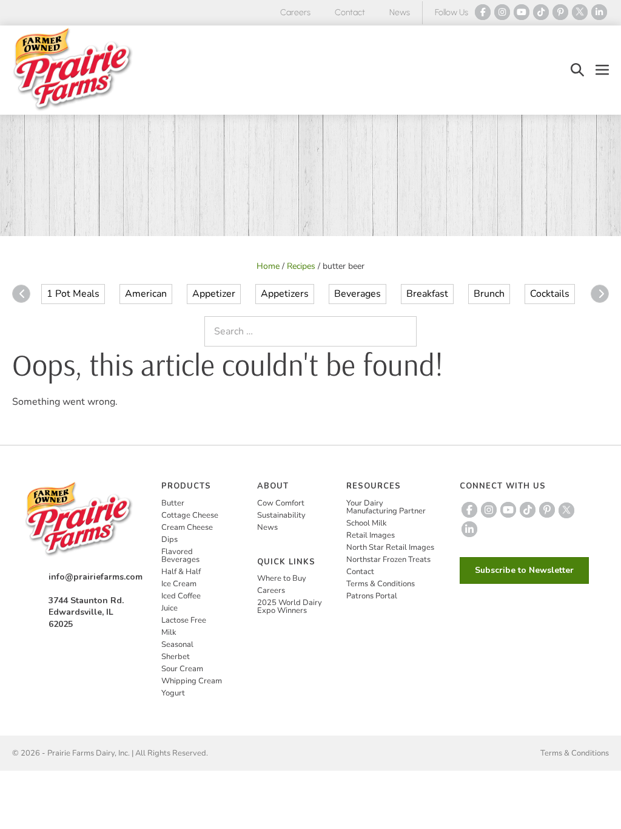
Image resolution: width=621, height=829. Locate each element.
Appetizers (285, 293)
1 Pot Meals (73, 293)
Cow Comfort (280, 503)
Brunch (489, 293)
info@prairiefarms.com (96, 577)
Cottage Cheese (189, 515)
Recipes (301, 266)
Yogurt (173, 693)
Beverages (357, 293)
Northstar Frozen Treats (388, 559)
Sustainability (281, 515)
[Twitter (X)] (580, 12)
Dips (169, 539)
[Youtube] (521, 12)
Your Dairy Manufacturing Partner (386, 507)
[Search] (404, 331)
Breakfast (427, 293)
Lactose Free (183, 620)
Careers (295, 12)
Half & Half (181, 571)
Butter (172, 503)
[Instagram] (502, 12)
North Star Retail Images (390, 547)
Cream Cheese (187, 527)
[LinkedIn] (599, 12)
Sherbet (175, 656)
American (146, 293)
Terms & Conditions (380, 583)
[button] (577, 70)
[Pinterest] (560, 12)
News (399, 12)
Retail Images (370, 535)
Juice (169, 608)
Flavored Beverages (180, 555)
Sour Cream (182, 668)
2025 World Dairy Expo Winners (289, 606)
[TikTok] (541, 12)
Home (268, 266)
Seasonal (177, 644)
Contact (350, 12)
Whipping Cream (191, 680)
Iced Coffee (181, 595)
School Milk (366, 523)
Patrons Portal (371, 595)
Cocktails (549, 293)
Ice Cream (178, 583)
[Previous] (21, 294)
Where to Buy (281, 578)
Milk (168, 632)
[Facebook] (483, 12)
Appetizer (213, 293)
